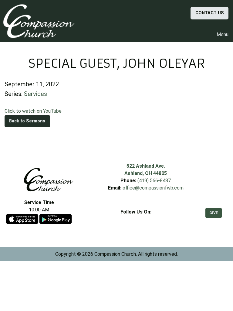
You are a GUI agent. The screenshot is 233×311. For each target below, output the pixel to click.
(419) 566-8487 (154, 180)
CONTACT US (209, 12)
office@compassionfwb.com (153, 188)
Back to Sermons (27, 121)
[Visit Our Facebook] (136, 219)
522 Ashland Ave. (146, 166)
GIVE (213, 213)
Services (35, 93)
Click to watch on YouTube (33, 111)
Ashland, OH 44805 (145, 173)
